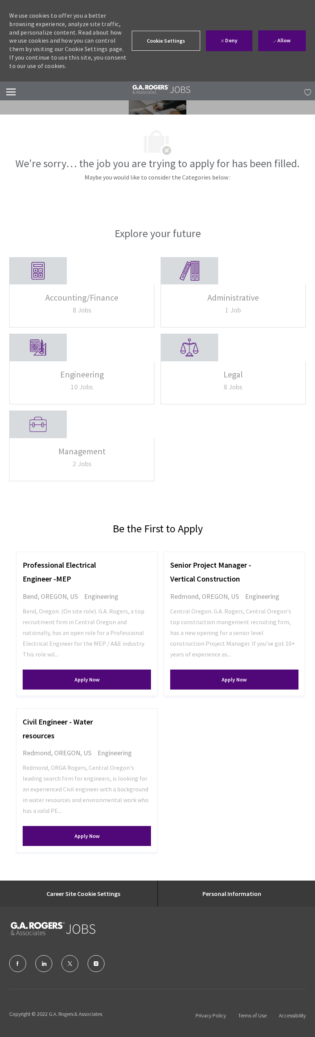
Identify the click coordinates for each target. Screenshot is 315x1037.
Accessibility (292, 1015)
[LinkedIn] (43, 963)
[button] (166, 41)
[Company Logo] (49, 928)
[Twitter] (69, 963)
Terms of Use (252, 1015)
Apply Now (113, 679)
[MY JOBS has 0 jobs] (305, 91)
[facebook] (17, 963)
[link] (161, 89)
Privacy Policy (211, 1015)
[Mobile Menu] (11, 91)
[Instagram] (96, 963)
